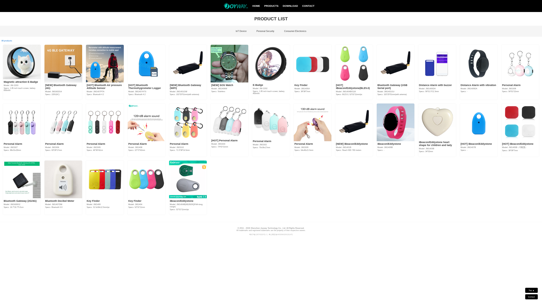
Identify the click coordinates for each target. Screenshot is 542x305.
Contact (531, 297)
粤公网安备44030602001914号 (281, 235)
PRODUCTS (271, 6)
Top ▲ (531, 290)
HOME (256, 6)
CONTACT (308, 6)
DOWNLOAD (290, 6)
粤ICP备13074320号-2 (258, 235)
